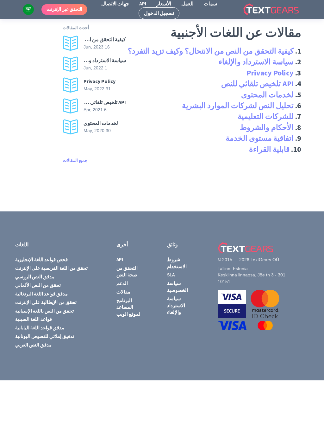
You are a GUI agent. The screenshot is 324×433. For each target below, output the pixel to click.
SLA (171, 275)
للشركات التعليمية (266, 116)
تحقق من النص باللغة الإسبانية (44, 311)
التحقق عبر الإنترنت (64, 9)
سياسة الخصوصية (177, 286)
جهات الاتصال (115, 3)
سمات (210, 3)
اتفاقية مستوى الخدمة (260, 138)
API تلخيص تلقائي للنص (257, 83)
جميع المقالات (75, 160)
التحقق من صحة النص (127, 271)
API (142, 3)
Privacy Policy (270, 73)
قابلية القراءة (269, 149)
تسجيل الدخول (159, 13)
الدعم (122, 283)
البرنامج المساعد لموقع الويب (128, 307)
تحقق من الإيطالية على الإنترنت (46, 302)
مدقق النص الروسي (34, 277)
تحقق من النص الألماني (38, 285)
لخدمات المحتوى (267, 95)
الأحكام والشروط (267, 127)
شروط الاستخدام (177, 262)
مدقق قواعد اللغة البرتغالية (41, 294)
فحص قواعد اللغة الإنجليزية (41, 259)
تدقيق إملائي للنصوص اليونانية (44, 336)
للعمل (187, 3)
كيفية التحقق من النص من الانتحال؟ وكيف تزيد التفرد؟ (211, 51)
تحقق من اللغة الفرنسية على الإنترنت (51, 268)
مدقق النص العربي (33, 345)
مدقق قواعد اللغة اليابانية (39, 328)
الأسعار (163, 3)
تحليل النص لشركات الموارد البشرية (238, 105)
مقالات (123, 292)
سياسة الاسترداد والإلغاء (256, 62)
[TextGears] (276, 9)
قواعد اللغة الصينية (33, 319)
